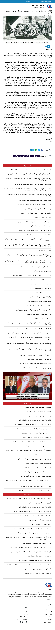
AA (49, 47)
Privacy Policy (24, 617)
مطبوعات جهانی (48, 614)
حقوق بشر (49, 619)
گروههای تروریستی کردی (21, 156)
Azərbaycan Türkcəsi (46, 1)
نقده (31, 156)
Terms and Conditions (22, 619)
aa (46, 47)
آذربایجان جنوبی (48, 609)
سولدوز (37, 156)
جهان (51, 611)
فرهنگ (50, 616)
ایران (51, 624)
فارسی (35, 1)
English (28, 1)
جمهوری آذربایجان (48, 622)
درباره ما (26, 614)
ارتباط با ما (25, 611)
